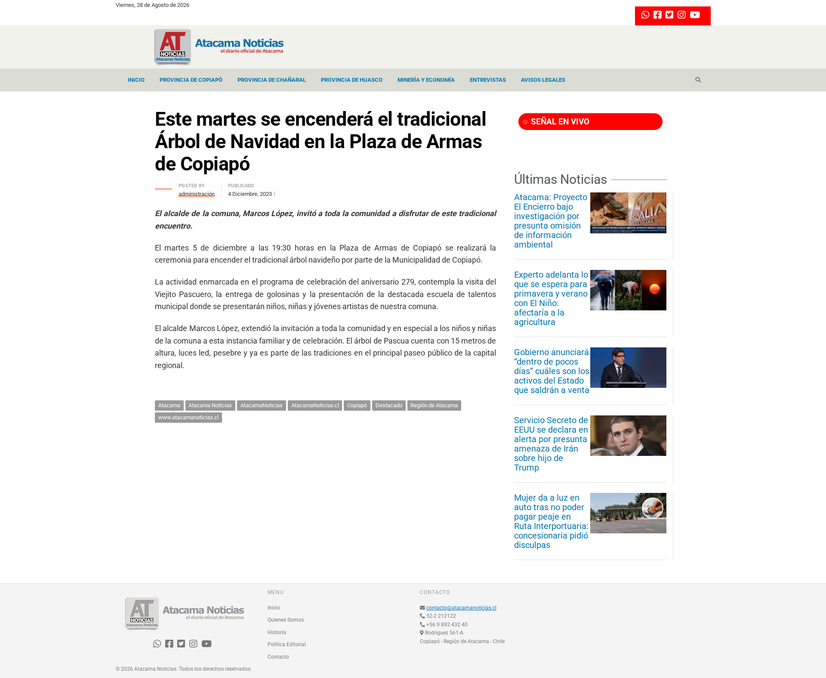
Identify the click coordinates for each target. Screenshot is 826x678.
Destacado (389, 405)
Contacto (278, 657)
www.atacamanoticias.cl (188, 417)
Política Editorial (287, 644)
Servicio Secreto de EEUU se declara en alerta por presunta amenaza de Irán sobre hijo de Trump (551, 443)
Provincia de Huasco (351, 80)
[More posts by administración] (163, 186)
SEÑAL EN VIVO (559, 122)
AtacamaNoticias (261, 405)
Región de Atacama (434, 405)
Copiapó (357, 405)
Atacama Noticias (210, 405)
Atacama (169, 405)
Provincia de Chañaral (271, 80)
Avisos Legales (543, 80)
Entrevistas (488, 80)
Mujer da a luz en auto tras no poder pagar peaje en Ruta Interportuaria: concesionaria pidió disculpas (551, 521)
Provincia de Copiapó (191, 80)
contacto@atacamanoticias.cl (461, 608)
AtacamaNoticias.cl (315, 405)
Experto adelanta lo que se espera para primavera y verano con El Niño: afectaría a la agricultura (551, 298)
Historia (277, 632)
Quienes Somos (286, 620)
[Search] (698, 80)
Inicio (136, 80)
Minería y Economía (426, 80)
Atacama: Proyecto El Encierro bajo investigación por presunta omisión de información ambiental (550, 220)
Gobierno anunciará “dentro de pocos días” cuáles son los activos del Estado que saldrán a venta (551, 371)
